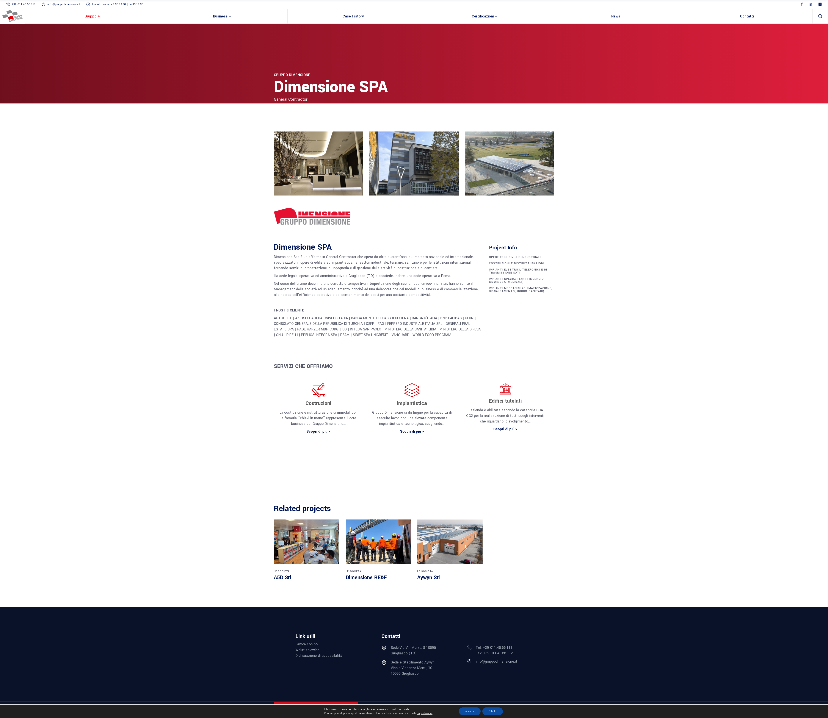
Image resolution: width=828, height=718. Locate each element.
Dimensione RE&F (366, 577)
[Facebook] (801, 4)
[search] (820, 16)
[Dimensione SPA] (318, 217)
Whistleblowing (307, 650)
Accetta (469, 711)
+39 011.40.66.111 (24, 4)
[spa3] (509, 163)
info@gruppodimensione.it (63, 4)
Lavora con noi (306, 644)
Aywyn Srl (428, 577)
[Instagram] (820, 4)
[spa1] (318, 163)
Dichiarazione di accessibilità (318, 655)
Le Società (282, 571)
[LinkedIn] (810, 4)
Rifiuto (492, 711)
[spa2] (413, 163)
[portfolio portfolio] (306, 541)
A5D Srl (282, 577)
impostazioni (424, 713)
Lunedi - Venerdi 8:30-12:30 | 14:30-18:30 (117, 4)
